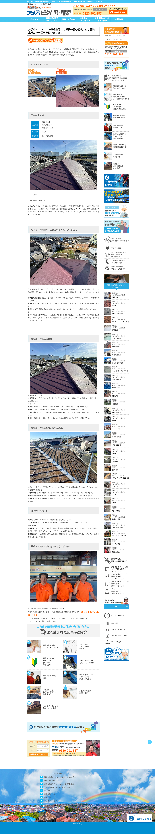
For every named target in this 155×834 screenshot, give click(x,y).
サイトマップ (49, 804)
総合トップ (35, 19)
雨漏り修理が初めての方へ (52, 19)
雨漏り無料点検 (49, 780)
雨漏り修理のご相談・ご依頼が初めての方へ (60, 777)
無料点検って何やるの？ (85, 19)
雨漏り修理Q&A (69, 19)
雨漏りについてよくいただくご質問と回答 (59, 784)
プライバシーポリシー (52, 801)
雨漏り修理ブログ (50, 794)
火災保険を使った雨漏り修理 (102, 19)
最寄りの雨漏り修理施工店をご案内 (57, 787)
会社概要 (119, 19)
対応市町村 (48, 791)
